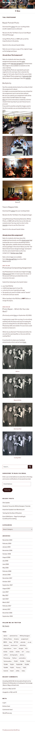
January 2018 (6, 574)
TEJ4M (5, 664)
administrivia (13, 636)
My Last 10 (12, 688)
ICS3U (12, 652)
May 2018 (5, 567)
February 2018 (7, 571)
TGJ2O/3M (19, 664)
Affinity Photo (7, 639)
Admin (5, 636)
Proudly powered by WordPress (11, 730)
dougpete (5, 692)
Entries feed (6, 706)
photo (13, 26)
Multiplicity (6, 83)
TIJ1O (24, 667)
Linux (27, 652)
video (23, 671)
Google (21, 648)
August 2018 (6, 557)
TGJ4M (5, 667)
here (4, 110)
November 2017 (7, 578)
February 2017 (7, 606)
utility (17, 671)
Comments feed (7, 709)
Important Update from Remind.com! (14, 509)
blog (10, 642)
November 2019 (7, 540)
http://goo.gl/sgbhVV (17, 63)
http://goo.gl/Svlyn (11, 259)
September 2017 (8, 585)
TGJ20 (12, 667)
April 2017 (6, 599)
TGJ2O (12, 664)
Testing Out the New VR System (12, 513)
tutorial (5, 225)
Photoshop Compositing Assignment (17, 268)
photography (14, 655)
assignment (24, 639)
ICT (23, 652)
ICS (26, 648)
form (15, 648)
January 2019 (6, 547)
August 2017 (6, 588)
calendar (22, 642)
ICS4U (18, 652)
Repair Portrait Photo (10, 23)
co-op (29, 642)
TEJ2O (16, 661)
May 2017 (5, 595)
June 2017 (6, 592)
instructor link (27, 76)
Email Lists (15, 685)
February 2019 (7, 543)
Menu (18, 11)
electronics (14, 645)
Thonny (18, 667)
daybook (6, 645)
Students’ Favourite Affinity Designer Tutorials (16, 506)
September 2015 (8, 616)
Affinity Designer (25, 636)
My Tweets (6, 626)
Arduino (16, 639)
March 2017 (6, 602)
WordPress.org (7, 713)
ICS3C (5, 652)
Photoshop (6, 658)
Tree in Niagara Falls (10, 207)
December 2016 (7, 613)
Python (14, 658)
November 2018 (7, 550)
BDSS (5, 642)
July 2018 (5, 561)
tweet (12, 671)
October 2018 (7, 554)
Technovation (7, 661)
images (20, 135)
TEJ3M (22, 661)
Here (4, 99)
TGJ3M (27, 664)
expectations (7, 648)
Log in (4, 703)
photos (22, 655)
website (28, 78)
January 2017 (6, 609)
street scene (25, 240)
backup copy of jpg (16, 253)
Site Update (6, 502)
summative (22, 658)
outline (5, 655)
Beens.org (9, 2)
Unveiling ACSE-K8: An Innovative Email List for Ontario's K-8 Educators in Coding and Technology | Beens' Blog (17, 683)
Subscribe (7, 490)
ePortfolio (23, 645)
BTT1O (16, 642)
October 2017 (7, 581)
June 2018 (6, 564)
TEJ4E (28, 661)
